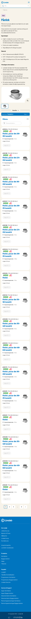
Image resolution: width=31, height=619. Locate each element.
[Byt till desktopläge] (9, 617)
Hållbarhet (4, 536)
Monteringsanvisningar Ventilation (10, 601)
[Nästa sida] (25, 507)
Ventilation (4, 556)
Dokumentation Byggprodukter (10, 598)
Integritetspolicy (6, 545)
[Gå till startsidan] (5, 2)
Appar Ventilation (6, 590)
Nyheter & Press (5, 533)
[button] (4, 106)
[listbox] (27, 114)
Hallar (2, 561)
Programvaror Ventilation (8, 577)
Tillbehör (3, 563)
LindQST (3, 572)
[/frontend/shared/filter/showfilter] (28, 119)
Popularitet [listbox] (10, 114)
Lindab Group (5, 538)
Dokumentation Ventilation (8, 595)
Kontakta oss (5, 541)
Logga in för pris (6, 141)
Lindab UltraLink (5, 582)
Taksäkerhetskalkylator (7, 574)
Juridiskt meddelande (7, 547)
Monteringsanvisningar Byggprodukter (12, 603)
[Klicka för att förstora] (27, 100)
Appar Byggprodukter (7, 593)
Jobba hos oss (5, 531)
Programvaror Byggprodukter (9, 579)
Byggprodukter (5, 558)
